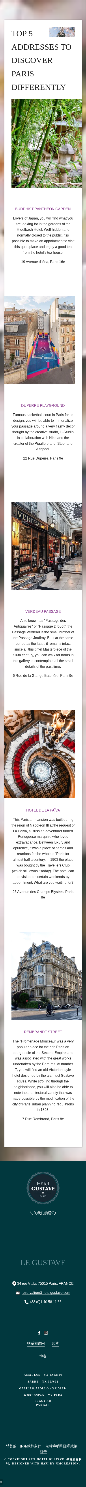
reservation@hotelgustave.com (46, 1292)
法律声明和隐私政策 (61, 1446)
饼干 (43, 1452)
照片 (55, 1343)
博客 (43, 1356)
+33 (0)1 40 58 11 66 (45, 1302)
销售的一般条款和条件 (23, 1446)
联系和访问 (36, 1343)
